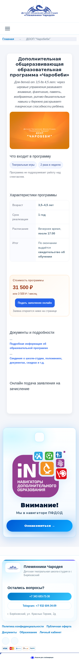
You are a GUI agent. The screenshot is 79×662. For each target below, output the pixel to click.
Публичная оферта (59, 626)
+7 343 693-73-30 (39, 596)
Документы (9, 632)
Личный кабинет (50, 632)
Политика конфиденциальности (23, 626)
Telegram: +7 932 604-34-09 (39, 605)
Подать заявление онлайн (35, 302)
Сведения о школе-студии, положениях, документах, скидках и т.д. (36, 360)
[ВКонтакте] (5, 641)
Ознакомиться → (39, 526)
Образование (28, 632)
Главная (8, 39)
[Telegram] (14, 641)
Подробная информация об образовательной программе (29, 346)
